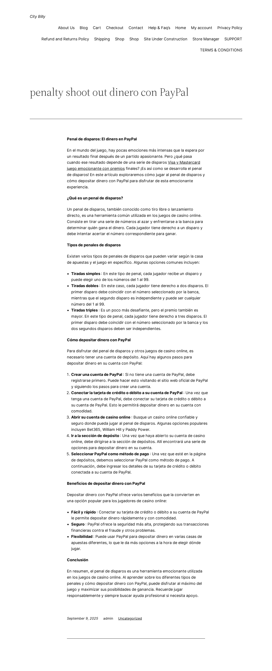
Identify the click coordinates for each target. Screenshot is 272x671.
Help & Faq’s (159, 27)
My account (201, 27)
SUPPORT (233, 39)
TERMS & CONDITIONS (221, 50)
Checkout (114, 27)
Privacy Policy (229, 27)
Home (180, 27)
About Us (66, 27)
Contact (136, 27)
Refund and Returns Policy (65, 39)
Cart (97, 27)
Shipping (102, 39)
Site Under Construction (165, 39)
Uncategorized (130, 618)
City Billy (37, 16)
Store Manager (206, 39)
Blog (84, 27)
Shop (119, 39)
